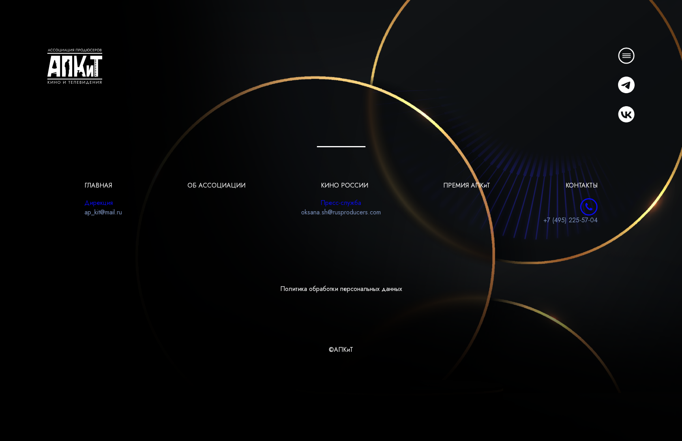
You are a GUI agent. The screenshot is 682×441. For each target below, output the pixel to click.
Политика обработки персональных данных (341, 288)
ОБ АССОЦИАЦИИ (216, 185)
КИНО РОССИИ (344, 185)
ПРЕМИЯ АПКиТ (466, 185)
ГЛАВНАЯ (98, 185)
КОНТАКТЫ (582, 185)
